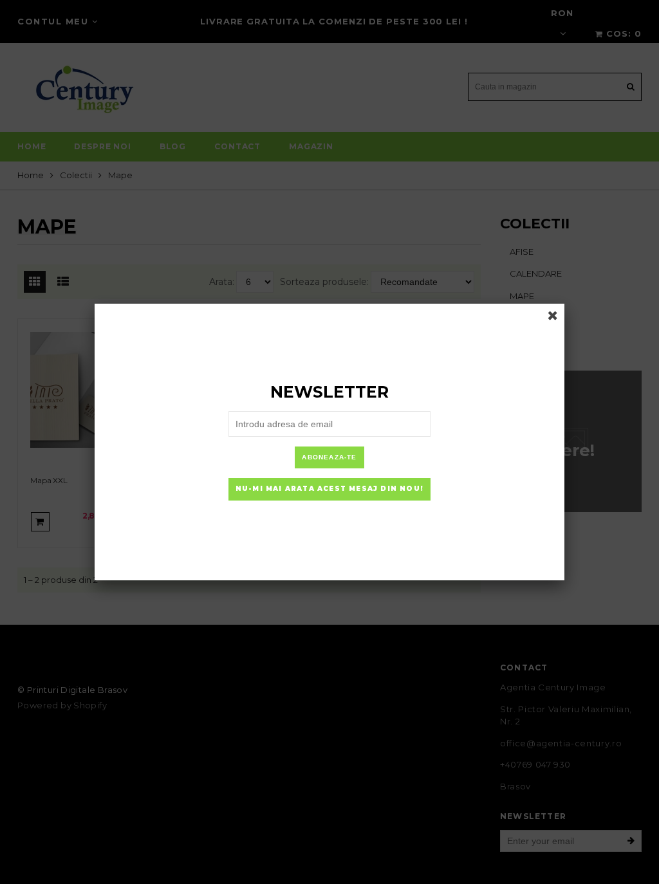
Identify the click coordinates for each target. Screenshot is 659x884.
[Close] (552, 315)
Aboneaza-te (329, 457)
